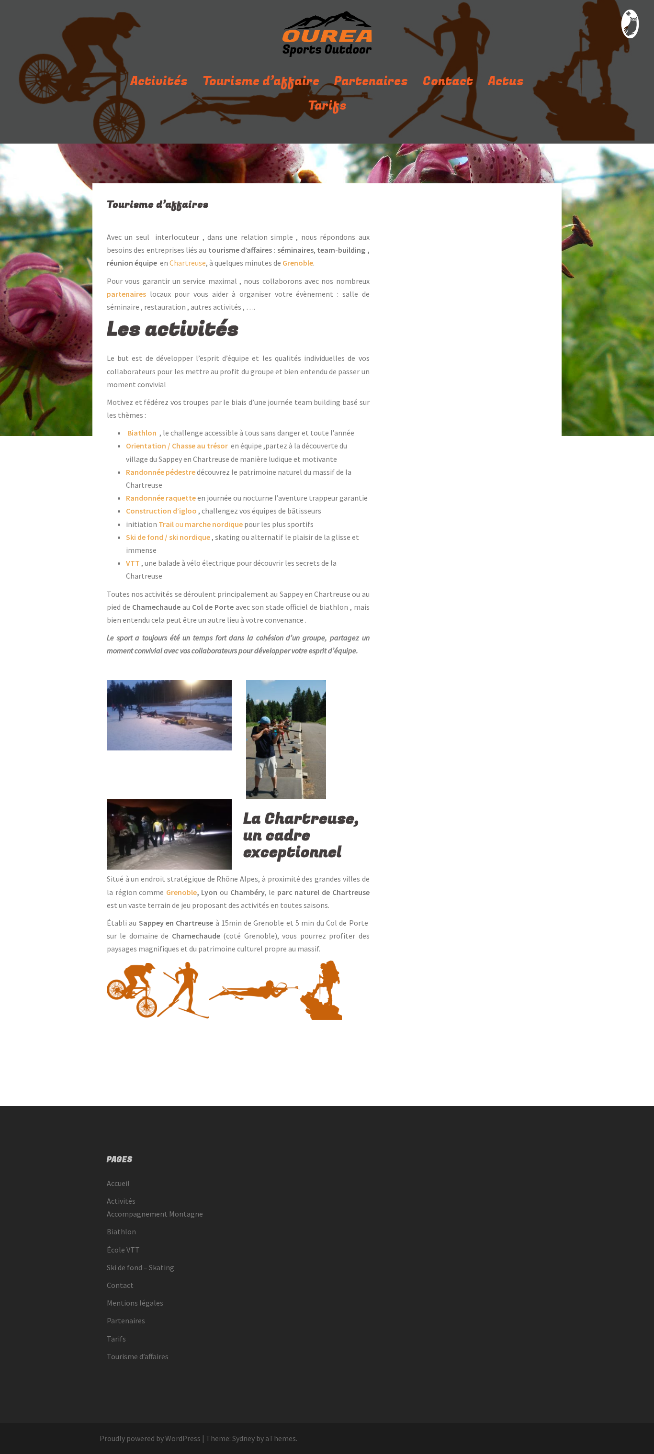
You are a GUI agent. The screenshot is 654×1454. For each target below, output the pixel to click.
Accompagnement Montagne (155, 1214)
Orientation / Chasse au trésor (177, 445)
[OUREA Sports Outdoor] (327, 36)
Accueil (118, 1183)
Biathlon (121, 1231)
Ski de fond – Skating (140, 1267)
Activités (159, 81)
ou (200, 524)
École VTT (123, 1249)
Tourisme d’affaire (261, 81)
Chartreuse (187, 263)
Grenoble (181, 892)
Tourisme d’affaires (138, 1356)
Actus (506, 81)
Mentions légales (135, 1303)
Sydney (243, 1438)
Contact (448, 81)
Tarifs (327, 106)
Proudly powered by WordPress (150, 1438)
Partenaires (371, 81)
